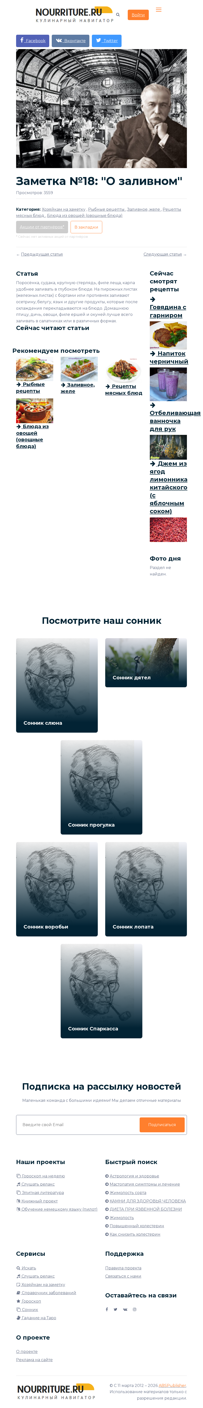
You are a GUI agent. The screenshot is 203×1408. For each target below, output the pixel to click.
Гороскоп (31, 1301)
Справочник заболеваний (48, 1292)
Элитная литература (42, 1192)
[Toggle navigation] (159, 10)
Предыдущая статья (42, 254)
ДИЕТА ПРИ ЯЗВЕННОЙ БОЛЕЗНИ (146, 1209)
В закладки (86, 227)
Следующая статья (163, 254)
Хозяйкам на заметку (43, 1284)
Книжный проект (39, 1201)
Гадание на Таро (38, 1318)
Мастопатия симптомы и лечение (145, 1184)
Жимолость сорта (128, 1192)
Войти (138, 15)
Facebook (35, 40)
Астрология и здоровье (134, 1176)
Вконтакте (74, 40)
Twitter (110, 40)
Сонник (29, 1309)
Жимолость (122, 1217)
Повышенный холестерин (137, 1226)
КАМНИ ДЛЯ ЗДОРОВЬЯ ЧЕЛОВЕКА (148, 1201)
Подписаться (162, 1124)
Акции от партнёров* (42, 227)
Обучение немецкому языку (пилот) (59, 1209)
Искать (28, 1268)
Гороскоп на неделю (43, 1176)
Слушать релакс (38, 1184)
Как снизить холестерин (135, 1234)
